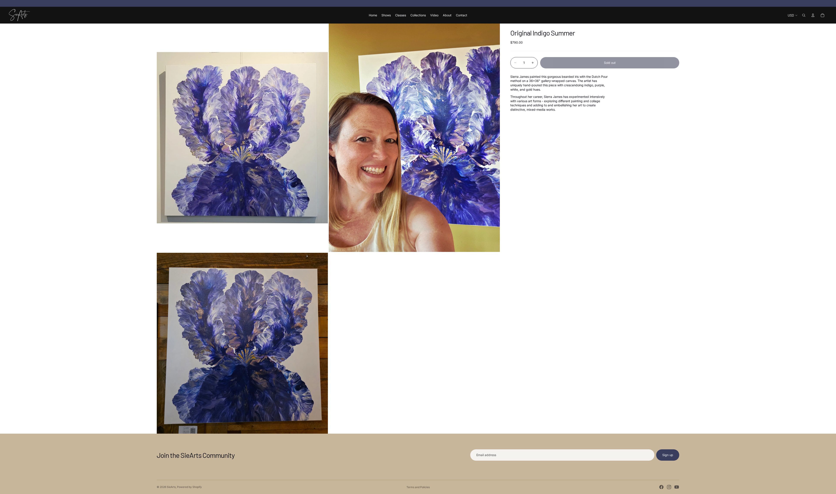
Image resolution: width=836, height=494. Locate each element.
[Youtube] (676, 487)
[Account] (813, 15)
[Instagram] (669, 487)
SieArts (171, 487)
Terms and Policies (418, 487)
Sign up (667, 455)
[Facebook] (661, 487)
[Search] (804, 15)
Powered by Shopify (189, 487)
